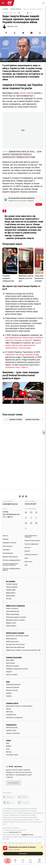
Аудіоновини (10, 596)
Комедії (8, 693)
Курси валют (10, 663)
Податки (9, 672)
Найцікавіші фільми (13, 684)
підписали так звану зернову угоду (22, 354)
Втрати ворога (11, 626)
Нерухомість (11, 725)
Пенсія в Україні (11, 675)
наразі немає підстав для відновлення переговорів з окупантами (23, 345)
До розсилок (14, 783)
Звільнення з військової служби (17, 636)
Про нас (5, 535)
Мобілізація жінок (12, 641)
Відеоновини (10, 593)
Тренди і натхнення (13, 733)
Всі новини (10, 581)
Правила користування (10, 556)
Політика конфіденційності (12, 560)
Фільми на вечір (12, 690)
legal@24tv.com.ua (28, 834)
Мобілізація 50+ (11, 639)
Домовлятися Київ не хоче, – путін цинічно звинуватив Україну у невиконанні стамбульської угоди (22, 154)
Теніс (8, 749)
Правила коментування (32, 540)
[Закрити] (41, 847)
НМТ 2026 (9, 712)
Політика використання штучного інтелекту (10, 564)
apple (23, 797)
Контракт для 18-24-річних (15, 644)
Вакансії (27, 551)
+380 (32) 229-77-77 (15, 832)
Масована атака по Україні (15, 620)
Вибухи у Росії (11, 623)
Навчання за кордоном (14, 718)
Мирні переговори (12, 614)
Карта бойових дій (12, 611)
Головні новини (11, 584)
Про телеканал (7, 546)
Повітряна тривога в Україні (16, 617)
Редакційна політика (9, 542)
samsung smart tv (23, 802)
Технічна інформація (31, 544)
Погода (8, 598)
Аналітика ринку (12, 727)
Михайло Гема (12, 26)
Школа (8, 709)
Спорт (8, 740)
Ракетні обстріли (12, 608)
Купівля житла (11, 730)
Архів (26, 558)
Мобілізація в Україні (15, 633)
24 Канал (5, 9)
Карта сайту (28, 561)
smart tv (9, 802)
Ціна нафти (10, 660)
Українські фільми (12, 687)
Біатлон (9, 752)
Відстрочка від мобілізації (15, 647)
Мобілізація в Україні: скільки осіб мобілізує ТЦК (23, 650)
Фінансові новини (12, 666)
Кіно (8, 682)
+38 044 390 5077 (30, 504)
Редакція (5, 539)
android (9, 797)
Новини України (15, 9)
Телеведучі (6, 549)
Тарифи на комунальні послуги (17, 669)
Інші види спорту (12, 755)
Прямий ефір (10, 590)
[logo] (9, 3)
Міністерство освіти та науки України (19, 706)
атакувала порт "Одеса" (16, 367)
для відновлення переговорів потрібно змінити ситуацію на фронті (24, 338)
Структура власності (31, 554)
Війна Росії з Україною (15, 606)
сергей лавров (26, 93)
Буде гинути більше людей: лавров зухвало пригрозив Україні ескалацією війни (33, 9)
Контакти (28, 547)
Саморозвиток (11, 715)
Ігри (26, 565)
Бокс (7, 743)
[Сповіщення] (43, 3)
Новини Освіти (12, 703)
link (26, 512)
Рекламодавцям (8, 553)
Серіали (9, 696)
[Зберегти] (39, 33)
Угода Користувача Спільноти (31, 536)
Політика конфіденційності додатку (12, 569)
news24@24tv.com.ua (10, 504)
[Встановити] (23, 851)
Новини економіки (14, 657)
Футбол (8, 746)
